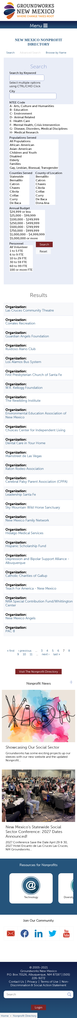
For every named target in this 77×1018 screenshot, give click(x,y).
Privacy (32, 981)
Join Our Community (38, 920)
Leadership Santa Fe (20, 494)
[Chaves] (19, 188)
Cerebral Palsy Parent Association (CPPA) (36, 482)
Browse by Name (56, 52)
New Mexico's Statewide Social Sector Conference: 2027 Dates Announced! (34, 832)
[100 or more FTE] (21, 270)
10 (24, 654)
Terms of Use (49, 981)
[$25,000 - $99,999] (27, 215)
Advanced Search (31, 52)
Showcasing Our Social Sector (32, 747)
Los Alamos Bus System (23, 362)
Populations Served (22, 137)
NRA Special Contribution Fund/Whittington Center (39, 603)
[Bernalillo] (19, 180)
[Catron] (19, 184)
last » (56, 654)
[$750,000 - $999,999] (27, 231)
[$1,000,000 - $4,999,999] (27, 234)
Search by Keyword (22, 73)
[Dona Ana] (45, 203)
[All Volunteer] (21, 247)
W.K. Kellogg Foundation (24, 388)
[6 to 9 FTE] (21, 255)
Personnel (16, 243)
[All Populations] (33, 141)
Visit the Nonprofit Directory (38, 671)
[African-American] (33, 145)
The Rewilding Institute (23, 401)
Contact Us (16, 981)
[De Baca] (19, 203)
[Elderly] (33, 160)
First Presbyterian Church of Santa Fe (33, 375)
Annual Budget (19, 208)
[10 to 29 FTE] (21, 258)
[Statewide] (19, 176)
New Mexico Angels (20, 618)
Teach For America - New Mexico (30, 588)
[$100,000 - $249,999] (27, 219)
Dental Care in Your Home (25, 443)
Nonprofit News (38, 683)
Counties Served (20, 173)
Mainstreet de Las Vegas (23, 456)
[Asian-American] (33, 149)
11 (31, 654)
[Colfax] (19, 195)
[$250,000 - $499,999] (27, 223)
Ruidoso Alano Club (20, 349)
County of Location (48, 173)
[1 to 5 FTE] (21, 251)
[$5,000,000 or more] (27, 238)
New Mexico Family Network (27, 520)
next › (46, 654)
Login (38, 1007)
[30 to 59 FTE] (21, 262)
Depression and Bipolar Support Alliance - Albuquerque (37, 561)
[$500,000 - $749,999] (27, 227)
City (12, 91)
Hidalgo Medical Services (24, 533)
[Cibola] (19, 191)
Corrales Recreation (20, 323)
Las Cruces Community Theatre (29, 310)
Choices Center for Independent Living (35, 430)
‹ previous (24, 650)
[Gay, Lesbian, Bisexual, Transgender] (33, 168)
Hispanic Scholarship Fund (25, 546)
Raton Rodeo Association (24, 469)
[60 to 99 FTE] (21, 266)
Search (10, 52)
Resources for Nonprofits (38, 865)
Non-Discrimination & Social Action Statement (39, 983)
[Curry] (19, 199)
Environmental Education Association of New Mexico (35, 415)
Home (31, 10)
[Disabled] (33, 156)
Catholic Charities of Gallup (26, 576)
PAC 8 (10, 631)
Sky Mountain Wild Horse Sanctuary (32, 507)
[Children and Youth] (33, 153)
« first (10, 650)
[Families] (33, 164)
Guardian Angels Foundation (27, 336)
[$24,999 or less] (27, 212)
